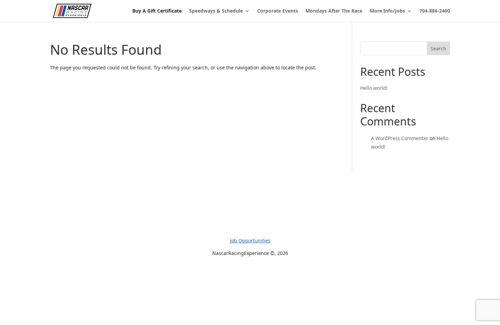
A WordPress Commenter (399, 138)
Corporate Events (277, 11)
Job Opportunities (250, 240)
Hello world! (373, 88)
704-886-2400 (434, 11)
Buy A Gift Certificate (157, 10)
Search (438, 48)
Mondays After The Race (333, 11)
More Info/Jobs (387, 11)
